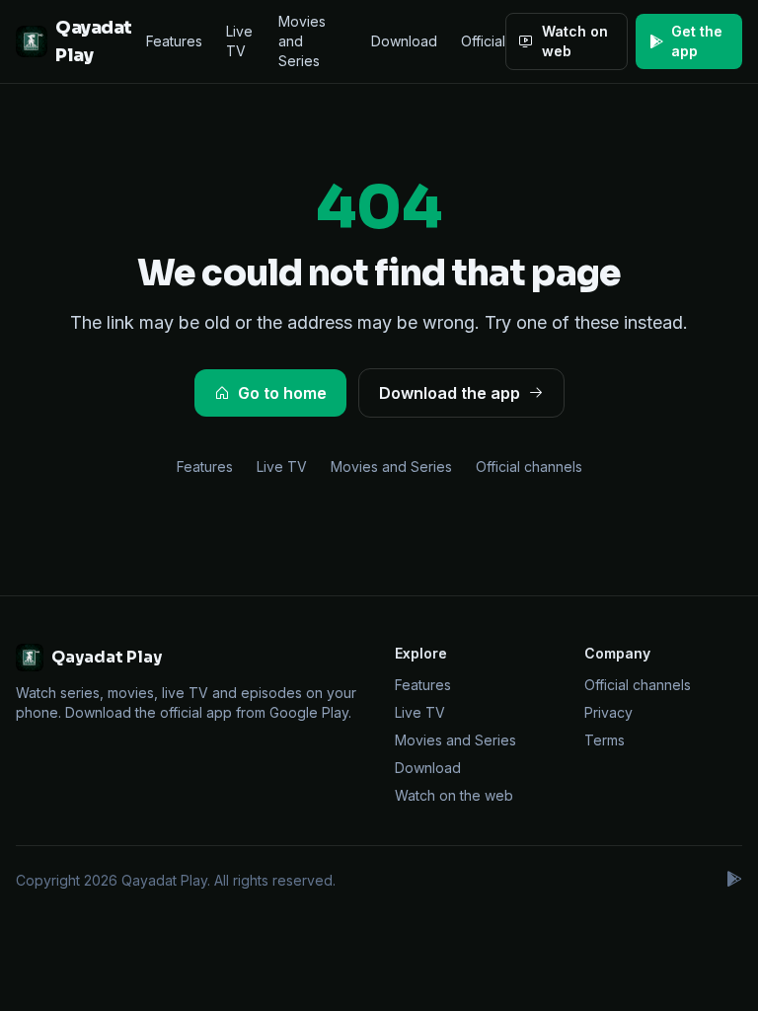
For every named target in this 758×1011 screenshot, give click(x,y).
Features (174, 41)
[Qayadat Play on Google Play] (733, 881)
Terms (604, 740)
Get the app (696, 41)
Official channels (529, 466)
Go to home (282, 393)
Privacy (608, 712)
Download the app (449, 393)
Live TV (239, 41)
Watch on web (575, 41)
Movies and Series (302, 41)
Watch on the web (454, 795)
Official (483, 41)
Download (404, 41)
